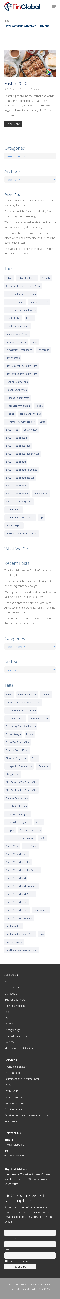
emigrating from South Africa (21, 309)
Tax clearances (13, 1097)
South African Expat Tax (18, 445)
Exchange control (14, 1103)
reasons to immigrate (17, 397)
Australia (46, 278)
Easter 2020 (15, 83)
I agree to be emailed (20, 1261)
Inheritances (11, 1121)
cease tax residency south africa (23, 286)
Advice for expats (27, 278)
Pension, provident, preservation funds (26, 1115)
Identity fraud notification (18, 1048)
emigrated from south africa (21, 294)
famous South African (17, 333)
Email (7, 1250)
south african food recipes (20, 477)
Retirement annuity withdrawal (21, 1079)
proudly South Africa (16, 389)
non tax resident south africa (21, 373)
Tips (42, 517)
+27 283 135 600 (14, 1155)
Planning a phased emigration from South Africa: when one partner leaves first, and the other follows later (29, 237)
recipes (10, 413)
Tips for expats (14, 525)
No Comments (34, 89)
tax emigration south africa (20, 517)
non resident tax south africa (21, 365)
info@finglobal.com (15, 1144)
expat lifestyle (13, 317)
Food (34, 341)
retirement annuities (30, 413)
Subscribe (20, 1266)
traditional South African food (21, 533)
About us (9, 981)
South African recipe (16, 485)
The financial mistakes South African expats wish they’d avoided (29, 203)
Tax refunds (11, 1091)
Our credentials (13, 987)
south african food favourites (21, 469)
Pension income (13, 1109)
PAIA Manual (11, 1042)
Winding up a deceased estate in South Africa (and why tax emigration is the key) (30, 224)
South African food (16, 461)
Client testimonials (14, 1005)
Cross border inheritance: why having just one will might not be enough (27, 214)
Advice (9, 278)
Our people (10, 993)
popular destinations (17, 381)
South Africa (12, 429)
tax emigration (13, 509)
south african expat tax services (22, 453)
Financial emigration (15, 1066)
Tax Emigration (12, 1073)
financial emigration (16, 341)
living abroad (13, 357)
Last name (10, 1238)
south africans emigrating (19, 501)
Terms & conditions (15, 1036)
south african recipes (17, 493)
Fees (7, 1012)
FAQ (6, 1018)
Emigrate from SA (39, 302)
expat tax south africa (17, 325)
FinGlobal (11, 89)
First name (10, 1227)
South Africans (41, 493)
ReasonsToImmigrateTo (18, 405)
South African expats (16, 437)
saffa (42, 421)
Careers (9, 1024)
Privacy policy (12, 1030)
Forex (7, 1085)
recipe (39, 405)
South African (30, 429)
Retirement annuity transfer (20, 421)
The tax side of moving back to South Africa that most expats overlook (28, 251)
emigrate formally (15, 302)
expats (29, 317)
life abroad (43, 349)
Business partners (14, 999)
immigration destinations (19, 349)
